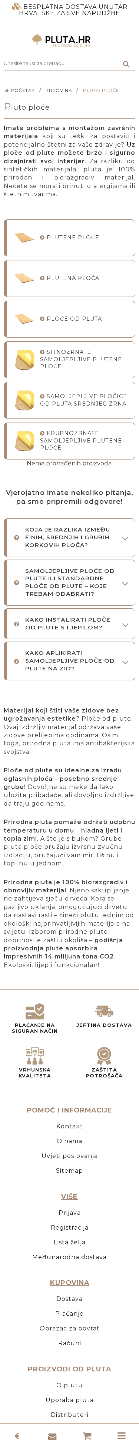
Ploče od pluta (74, 318)
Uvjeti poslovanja (70, 1155)
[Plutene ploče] (24, 238)
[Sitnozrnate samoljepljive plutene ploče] (24, 359)
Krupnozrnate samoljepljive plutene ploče (81, 440)
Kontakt (69, 1126)
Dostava (69, 1298)
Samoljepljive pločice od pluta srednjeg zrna (83, 400)
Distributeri (70, 1414)
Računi (69, 1343)
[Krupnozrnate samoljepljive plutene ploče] (24, 441)
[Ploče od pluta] (24, 319)
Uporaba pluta (70, 1400)
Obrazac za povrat (70, 1328)
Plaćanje (69, 1313)
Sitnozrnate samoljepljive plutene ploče (81, 359)
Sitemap (69, 1170)
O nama (69, 1141)
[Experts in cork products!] (69, 41)
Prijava (70, 1212)
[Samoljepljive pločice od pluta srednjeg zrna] (24, 400)
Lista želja (70, 1242)
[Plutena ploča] (24, 278)
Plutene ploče (73, 237)
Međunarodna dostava (69, 1257)
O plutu (69, 1385)
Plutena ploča (73, 278)
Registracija (70, 1227)
